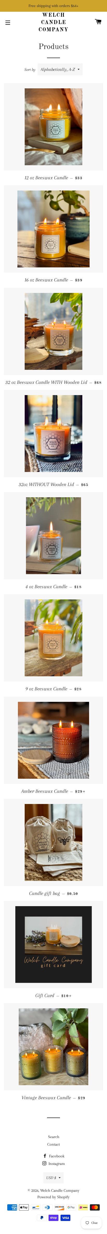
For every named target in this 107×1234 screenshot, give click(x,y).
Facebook (56, 1156)
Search (53, 1136)
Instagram (56, 1163)
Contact (53, 1144)
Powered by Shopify (53, 1197)
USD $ (51, 1177)
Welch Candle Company (53, 23)
